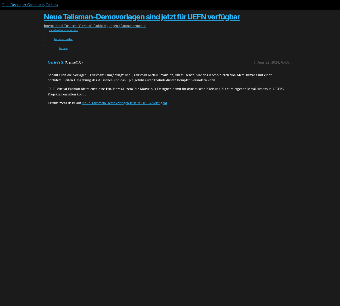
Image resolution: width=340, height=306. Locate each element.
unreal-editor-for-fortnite (63, 30)
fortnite (63, 48)
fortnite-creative (63, 39)
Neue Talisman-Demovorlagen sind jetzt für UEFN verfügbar (142, 16)
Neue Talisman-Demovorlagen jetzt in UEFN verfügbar (124, 103)
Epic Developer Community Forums (30, 5)
